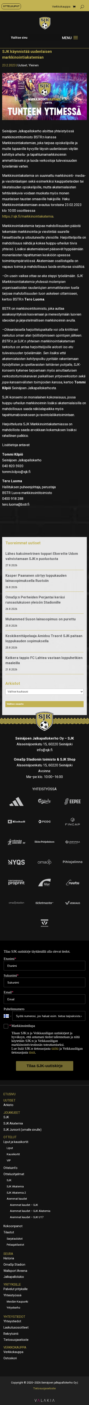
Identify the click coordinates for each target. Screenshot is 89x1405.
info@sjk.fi (44, 750)
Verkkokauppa (61, 6)
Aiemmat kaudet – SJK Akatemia (30, 1211)
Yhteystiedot (14, 1316)
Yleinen (34, 65)
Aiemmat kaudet (17, 1198)
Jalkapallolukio (13, 1276)
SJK (6, 1117)
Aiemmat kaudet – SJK (24, 1205)
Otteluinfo (10, 1168)
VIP (9, 1160)
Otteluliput (11, 6)
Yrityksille (12, 1284)
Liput (10, 1148)
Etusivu (9, 1094)
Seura (8, 1253)
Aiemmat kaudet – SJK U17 (26, 1217)
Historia (8, 1258)
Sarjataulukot (15, 1238)
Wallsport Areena (15, 1270)
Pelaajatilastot (15, 1244)
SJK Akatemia (13, 1123)
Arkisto (8, 1105)
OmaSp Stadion (14, 1264)
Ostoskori (10, 1358)
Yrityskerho (13, 1307)
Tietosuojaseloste (16, 1339)
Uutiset (22, 65)
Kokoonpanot (12, 1226)
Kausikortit (13, 1154)
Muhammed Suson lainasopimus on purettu (40, 619)
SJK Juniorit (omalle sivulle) (22, 1129)
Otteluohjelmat (13, 1174)
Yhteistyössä (12, 1295)
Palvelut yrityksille (15, 1289)
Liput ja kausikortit (15, 1142)
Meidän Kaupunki (17, 1301)
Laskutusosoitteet (16, 1327)
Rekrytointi (10, 1333)
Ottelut (10, 1137)
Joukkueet (11, 1112)
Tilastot (8, 1232)
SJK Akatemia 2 (16, 1192)
